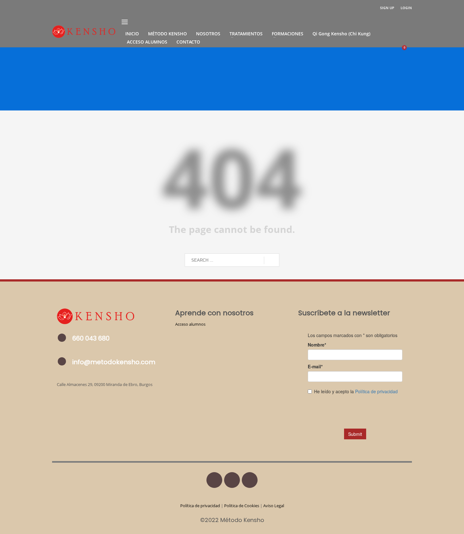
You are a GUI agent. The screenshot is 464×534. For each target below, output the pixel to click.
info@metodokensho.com (113, 362)
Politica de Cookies (241, 505)
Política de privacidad (200, 505)
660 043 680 (91, 338)
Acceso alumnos (190, 324)
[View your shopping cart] (407, 50)
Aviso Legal (273, 505)
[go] (271, 260)
